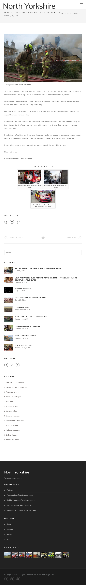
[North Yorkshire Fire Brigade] (36, 555)
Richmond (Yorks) (22, 307)
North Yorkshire (74, 14)
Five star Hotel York (24, 345)
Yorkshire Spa (11, 411)
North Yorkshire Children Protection (31, 317)
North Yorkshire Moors (15, 382)
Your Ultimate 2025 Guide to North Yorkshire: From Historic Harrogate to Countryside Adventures (46, 279)
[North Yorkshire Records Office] (58, 555)
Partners (10, 490)
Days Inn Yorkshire (23, 288)
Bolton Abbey (11, 435)
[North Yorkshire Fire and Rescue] (29, 555)
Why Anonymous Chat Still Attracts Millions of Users (38, 268)
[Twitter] (12, 222)
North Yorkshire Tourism (25, 336)
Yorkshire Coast (12, 440)
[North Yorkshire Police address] (66, 555)
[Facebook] (6, 222)
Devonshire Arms (13, 416)
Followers (10, 401)
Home (62, 14)
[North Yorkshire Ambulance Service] (51, 555)
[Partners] (7, 555)
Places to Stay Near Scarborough (20, 495)
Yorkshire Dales (12, 406)
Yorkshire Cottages (13, 397)
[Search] (79, 252)
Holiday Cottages (12, 430)
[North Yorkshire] (29, 4)
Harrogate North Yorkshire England (30, 298)
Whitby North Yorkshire (15, 421)
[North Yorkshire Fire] (15, 555)
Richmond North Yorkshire (16, 387)
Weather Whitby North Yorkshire (19, 505)
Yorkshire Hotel (12, 425)
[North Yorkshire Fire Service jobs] (44, 555)
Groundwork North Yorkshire (27, 326)
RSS (8, 539)
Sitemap (10, 534)
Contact (10, 529)
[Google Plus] (17, 222)
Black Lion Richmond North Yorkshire (21, 510)
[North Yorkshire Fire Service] (22, 555)
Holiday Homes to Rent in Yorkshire (20, 500)
